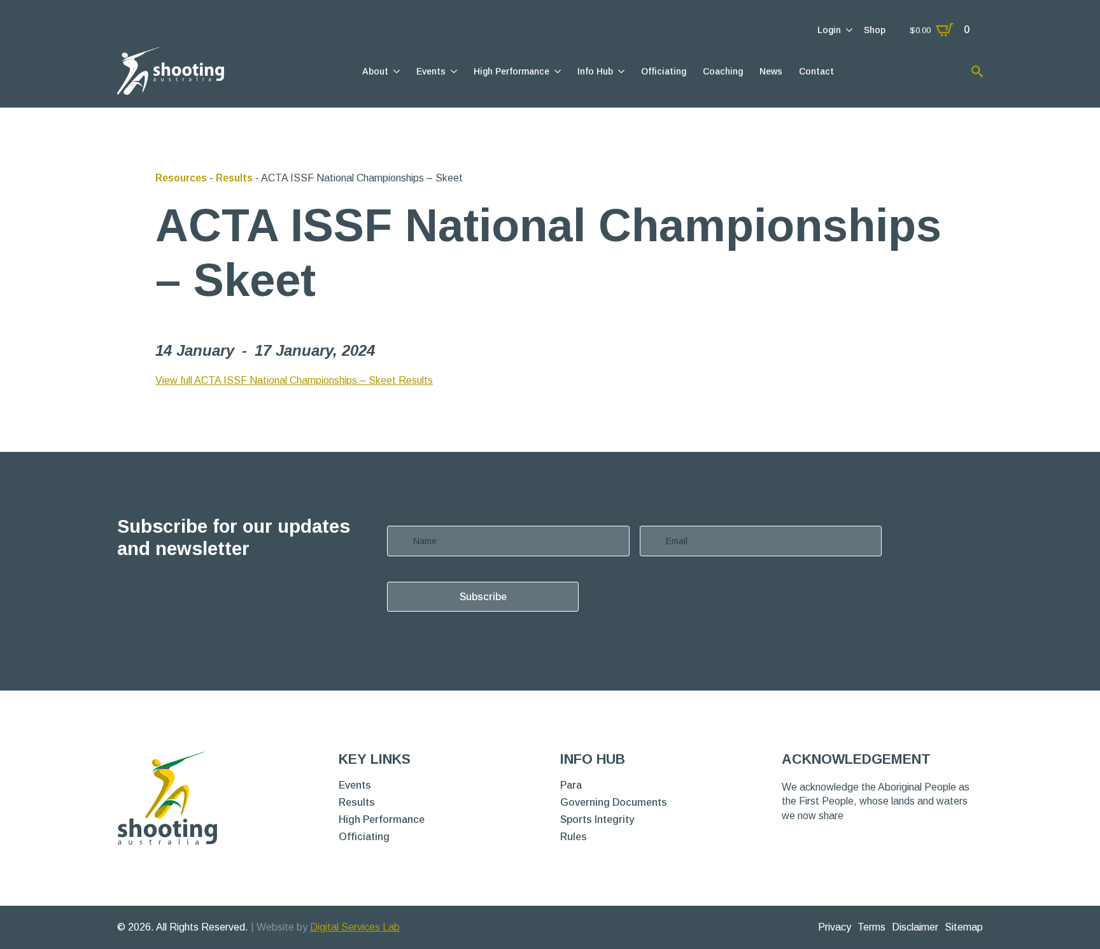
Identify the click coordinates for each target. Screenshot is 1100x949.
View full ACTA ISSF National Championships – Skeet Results (294, 380)
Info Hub (595, 71)
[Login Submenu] (848, 30)
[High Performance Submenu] (556, 71)
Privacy (834, 927)
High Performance (511, 71)
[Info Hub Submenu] (620, 71)
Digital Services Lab (355, 927)
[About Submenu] (395, 71)
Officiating (663, 71)
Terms (871, 927)
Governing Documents (613, 803)
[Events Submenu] (453, 71)
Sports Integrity (597, 820)
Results (234, 177)
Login (829, 30)
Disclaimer (915, 927)
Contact (816, 71)
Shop (874, 30)
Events (431, 71)
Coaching (723, 71)
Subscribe (483, 596)
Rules (573, 837)
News (770, 71)
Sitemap (964, 927)
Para (571, 785)
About (375, 71)
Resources (181, 177)
